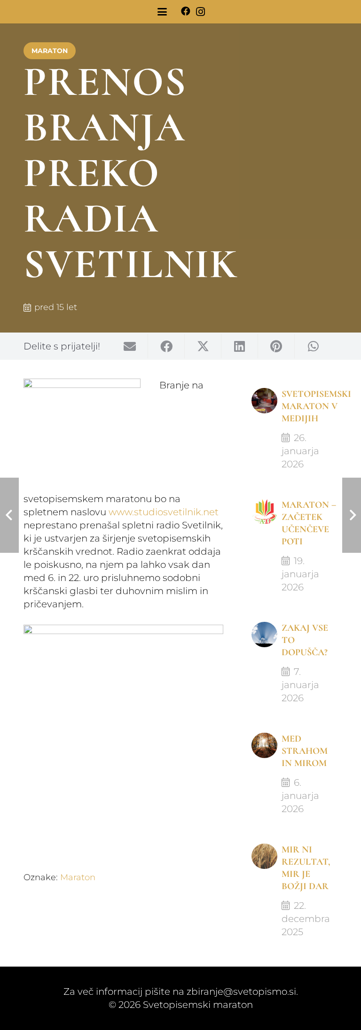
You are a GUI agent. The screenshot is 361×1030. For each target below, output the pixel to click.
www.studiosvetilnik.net (164, 512)
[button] (162, 11)
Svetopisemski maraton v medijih (316, 406)
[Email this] (129, 346)
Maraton (77, 877)
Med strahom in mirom (305, 751)
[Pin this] (276, 346)
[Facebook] (185, 11)
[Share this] (166, 346)
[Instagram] (200, 12)
